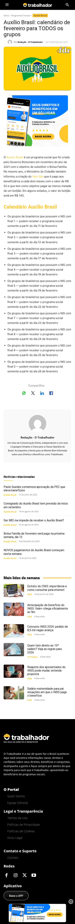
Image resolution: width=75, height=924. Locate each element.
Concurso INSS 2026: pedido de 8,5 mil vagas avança (47, 628)
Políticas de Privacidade (23, 824)
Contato (12, 857)
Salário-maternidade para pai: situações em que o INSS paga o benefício (47, 692)
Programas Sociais (20, 15)
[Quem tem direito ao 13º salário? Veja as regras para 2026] (14, 649)
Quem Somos (16, 796)
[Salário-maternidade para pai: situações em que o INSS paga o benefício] (14, 693)
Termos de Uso (17, 818)
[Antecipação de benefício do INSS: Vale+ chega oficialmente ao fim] (14, 609)
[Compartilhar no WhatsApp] (23, 393)
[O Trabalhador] (37, 5)
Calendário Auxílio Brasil (30, 207)
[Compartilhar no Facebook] (51, 393)
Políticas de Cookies (21, 831)
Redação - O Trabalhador (30, 42)
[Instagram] (15, 875)
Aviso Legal (14, 837)
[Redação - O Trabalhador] (11, 42)
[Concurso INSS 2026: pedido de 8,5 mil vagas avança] (14, 631)
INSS (29, 594)
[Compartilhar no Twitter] (33, 393)
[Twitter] (24, 875)
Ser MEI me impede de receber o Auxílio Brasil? (34, 520)
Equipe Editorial (17, 803)
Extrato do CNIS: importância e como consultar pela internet (47, 587)
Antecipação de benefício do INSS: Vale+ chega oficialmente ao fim (47, 608)
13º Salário (32, 656)
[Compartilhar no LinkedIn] (42, 393)
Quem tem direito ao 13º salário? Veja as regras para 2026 (44, 649)
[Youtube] (33, 875)
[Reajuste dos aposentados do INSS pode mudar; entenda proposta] (14, 671)
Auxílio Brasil (40, 15)
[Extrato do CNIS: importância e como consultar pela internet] (14, 590)
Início (6, 15)
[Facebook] (6, 875)
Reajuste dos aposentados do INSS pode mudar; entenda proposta (46, 670)
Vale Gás (37, 176)
